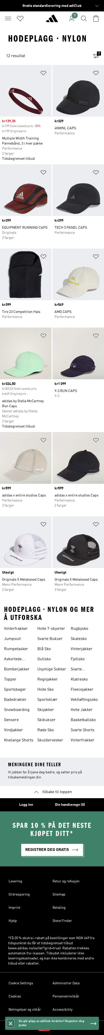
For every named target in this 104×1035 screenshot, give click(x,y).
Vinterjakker (81, 649)
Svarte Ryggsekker (81, 669)
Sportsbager (15, 690)
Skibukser (46, 720)
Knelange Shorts (18, 740)
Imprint (14, 907)
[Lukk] (11, 1023)
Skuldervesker (50, 740)
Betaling (59, 907)
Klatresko (79, 679)
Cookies (15, 996)
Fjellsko (78, 659)
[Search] (84, 18)
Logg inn (26, 805)
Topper (10, 679)
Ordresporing (19, 894)
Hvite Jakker (82, 710)
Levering (15, 881)
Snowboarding (17, 710)
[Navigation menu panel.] (8, 18)
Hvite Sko (45, 690)
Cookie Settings (21, 983)
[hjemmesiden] (52, 20)
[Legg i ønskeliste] (43, 74)
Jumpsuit (12, 639)
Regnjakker (47, 679)
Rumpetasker (16, 649)
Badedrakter (15, 700)
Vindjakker (13, 730)
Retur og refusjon (66, 881)
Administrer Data (66, 983)
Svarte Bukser (50, 639)
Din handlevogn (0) (70, 805)
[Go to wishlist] (20, 18)
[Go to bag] (96, 18)
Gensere (11, 720)
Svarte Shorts (82, 730)
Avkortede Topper (13, 659)
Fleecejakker (82, 690)
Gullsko (44, 659)
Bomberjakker (17, 669)
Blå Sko (44, 649)
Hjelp (13, 921)
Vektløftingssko (84, 700)
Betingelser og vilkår (25, 1009)
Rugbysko (79, 629)
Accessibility (62, 1009)
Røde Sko (45, 730)
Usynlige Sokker (51, 669)
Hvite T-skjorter (51, 629)
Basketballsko (83, 720)
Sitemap (59, 894)
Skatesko (79, 639)
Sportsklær (47, 700)
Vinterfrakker (16, 629)
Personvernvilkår (66, 996)
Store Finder (62, 921)
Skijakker (45, 710)
